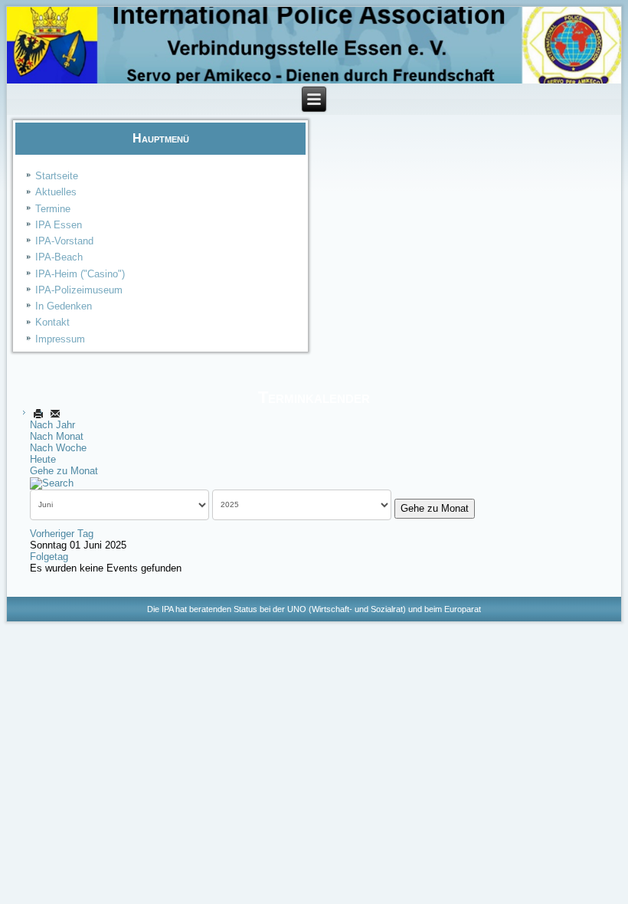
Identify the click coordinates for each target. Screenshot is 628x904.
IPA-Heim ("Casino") (80, 274)
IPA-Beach (59, 257)
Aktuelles (56, 192)
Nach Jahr (52, 425)
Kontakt (52, 322)
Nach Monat (56, 436)
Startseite (56, 176)
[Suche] (52, 482)
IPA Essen (58, 225)
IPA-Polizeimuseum (79, 290)
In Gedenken (63, 306)
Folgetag (49, 556)
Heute (43, 459)
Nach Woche (58, 448)
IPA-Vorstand (64, 241)
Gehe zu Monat (64, 471)
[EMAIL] (55, 413)
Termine (52, 209)
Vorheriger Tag (61, 533)
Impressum (60, 339)
